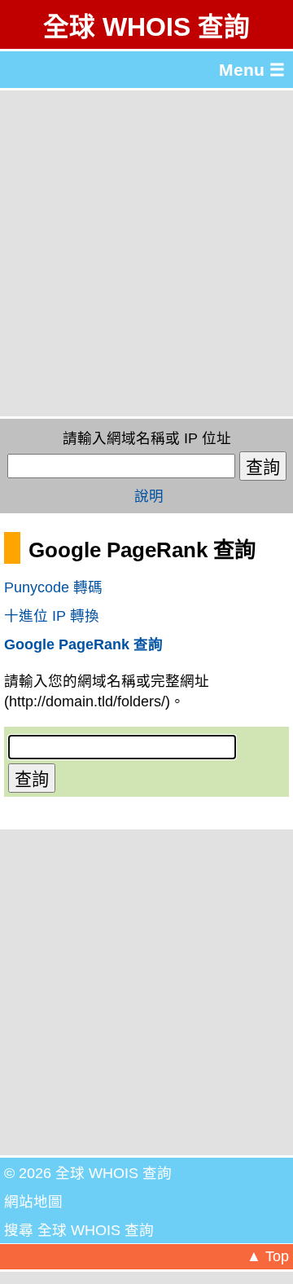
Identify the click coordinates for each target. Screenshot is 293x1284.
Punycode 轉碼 (53, 587)
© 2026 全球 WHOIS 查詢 (88, 1173)
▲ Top (268, 1256)
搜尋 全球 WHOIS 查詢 (79, 1230)
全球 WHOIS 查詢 (146, 27)
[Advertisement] (146, 253)
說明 (149, 496)
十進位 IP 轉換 (51, 616)
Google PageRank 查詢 (83, 644)
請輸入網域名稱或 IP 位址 (147, 438)
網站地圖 (33, 1202)
